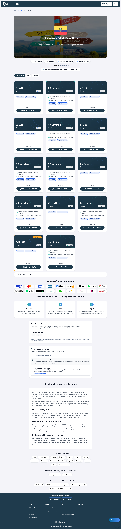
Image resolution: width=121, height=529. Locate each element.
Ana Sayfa (20, 10)
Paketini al (115, 520)
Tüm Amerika (67, 475)
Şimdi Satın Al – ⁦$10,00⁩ (60, 110)
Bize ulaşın (32, 511)
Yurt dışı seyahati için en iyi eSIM (60, 489)
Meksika (87, 461)
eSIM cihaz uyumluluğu (78, 485)
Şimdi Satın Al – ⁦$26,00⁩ (60, 149)
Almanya (77, 457)
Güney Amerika (55, 475)
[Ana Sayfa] (12, 4)
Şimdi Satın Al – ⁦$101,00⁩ (60, 228)
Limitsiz (35, 75)
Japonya (78, 461)
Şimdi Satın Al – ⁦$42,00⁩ (28, 189)
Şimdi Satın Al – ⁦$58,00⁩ (60, 189)
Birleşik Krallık (43, 457)
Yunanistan (34, 461)
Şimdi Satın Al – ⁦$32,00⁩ (92, 149)
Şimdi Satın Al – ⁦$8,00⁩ (28, 110)
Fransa (54, 457)
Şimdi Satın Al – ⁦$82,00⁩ (28, 228)
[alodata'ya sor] (117, 525)
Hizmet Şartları (65, 508)
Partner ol (80, 511)
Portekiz (43, 461)
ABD (34, 457)
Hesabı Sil (31, 514)
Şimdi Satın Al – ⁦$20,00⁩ (28, 149)
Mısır (53, 465)
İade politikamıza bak (40, 373)
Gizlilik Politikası (65, 511)
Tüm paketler (20, 75)
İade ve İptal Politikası (67, 514)
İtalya (69, 457)
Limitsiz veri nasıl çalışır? (25, 274)
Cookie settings (33, 517)
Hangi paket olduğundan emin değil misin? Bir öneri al (60, 69)
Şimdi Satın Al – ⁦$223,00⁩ (29, 267)
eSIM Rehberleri (49, 508)
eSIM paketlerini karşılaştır (52, 511)
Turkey (86, 457)
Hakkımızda (32, 508)
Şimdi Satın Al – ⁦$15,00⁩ (92, 110)
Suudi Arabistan (64, 465)
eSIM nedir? (39, 485)
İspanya (61, 457)
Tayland (70, 461)
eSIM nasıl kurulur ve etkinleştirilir (57, 485)
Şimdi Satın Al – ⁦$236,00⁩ (60, 267)
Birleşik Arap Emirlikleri (57, 461)
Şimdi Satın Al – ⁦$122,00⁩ (92, 228)
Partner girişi (81, 508)
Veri (28, 75)
